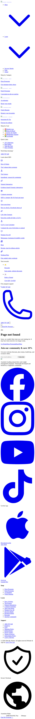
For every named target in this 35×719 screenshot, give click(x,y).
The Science (8, 603)
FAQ (5, 627)
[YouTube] (17, 468)
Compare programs (10, 606)
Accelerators (8, 592)
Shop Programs (11, 344)
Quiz (5, 70)
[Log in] (1, 325)
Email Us (7, 626)
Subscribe (21, 357)
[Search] (9, 323)
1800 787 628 (5, 154)
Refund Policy (8, 631)
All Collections (8, 142)
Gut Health (8, 136)
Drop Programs (9, 589)
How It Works (8, 147)
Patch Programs (9, 591)
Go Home (4, 344)
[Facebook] (17, 401)
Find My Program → (7, 717)
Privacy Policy (8, 632)
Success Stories (9, 68)
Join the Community (10, 617)
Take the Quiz (8, 146)
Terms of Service (9, 634)
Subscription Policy (10, 636)
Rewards (7, 615)
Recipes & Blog (9, 613)
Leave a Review (9, 637)
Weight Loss (9, 129)
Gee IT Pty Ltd (10, 642)
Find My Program (7, 326)
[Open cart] (1, 327)
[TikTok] (17, 502)
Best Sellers (7, 144)
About (6, 72)
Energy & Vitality (10, 133)
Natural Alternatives (10, 605)
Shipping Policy (9, 629)
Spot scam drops (9, 608)
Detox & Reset (9, 131)
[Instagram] (17, 435)
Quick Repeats (8, 594)
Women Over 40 (9, 610)
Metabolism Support (11, 134)
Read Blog (19, 344)
